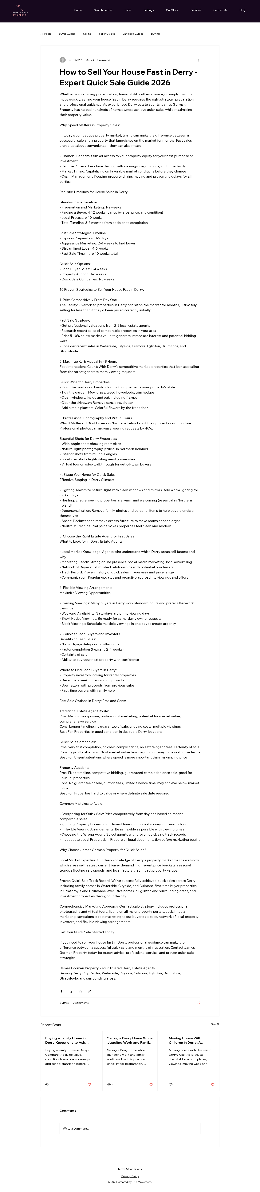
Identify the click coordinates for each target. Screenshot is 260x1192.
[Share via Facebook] (61, 991)
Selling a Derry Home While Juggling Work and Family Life (129, 1040)
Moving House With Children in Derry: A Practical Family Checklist (190, 1040)
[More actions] (198, 60)
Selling (87, 33)
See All (215, 1024)
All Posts (46, 33)
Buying (155, 33)
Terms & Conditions (130, 1169)
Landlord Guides (133, 33)
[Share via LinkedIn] (80, 991)
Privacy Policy (130, 1176)
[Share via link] (89, 991)
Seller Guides (107, 33)
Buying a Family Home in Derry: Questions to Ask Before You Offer (65, 1040)
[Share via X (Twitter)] (71, 991)
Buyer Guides (67, 33)
